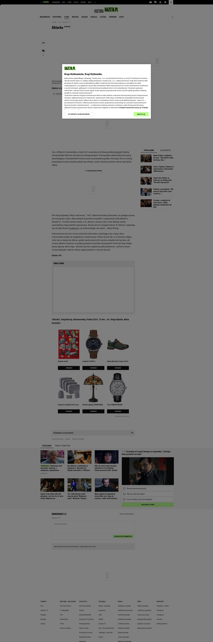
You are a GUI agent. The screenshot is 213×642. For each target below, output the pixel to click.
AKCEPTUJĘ (141, 114)
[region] (106, 91)
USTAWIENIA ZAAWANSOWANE (79, 114)
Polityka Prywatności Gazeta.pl (130, 107)
